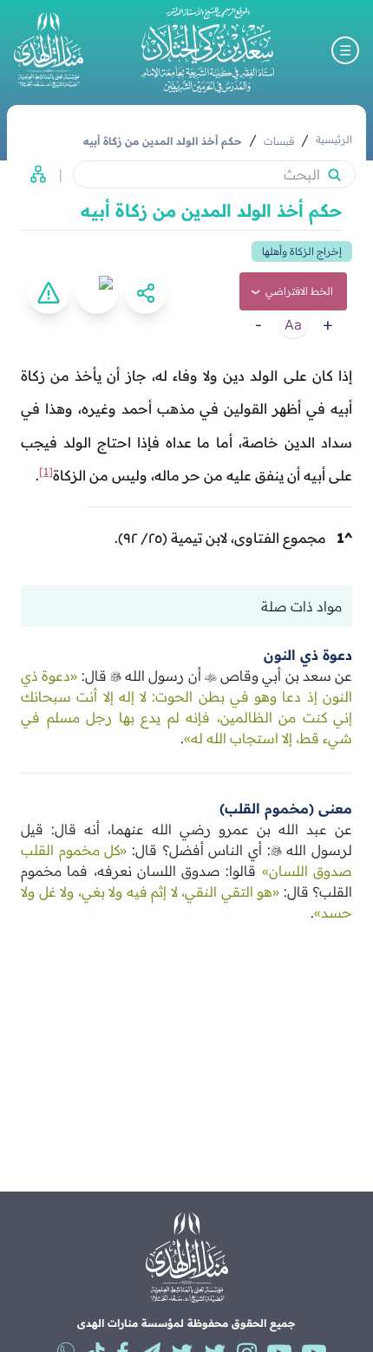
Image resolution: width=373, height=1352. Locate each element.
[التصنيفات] (33, 174)
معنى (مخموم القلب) (285, 808)
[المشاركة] (146, 293)
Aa (293, 324)
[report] (48, 293)
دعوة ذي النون (308, 654)
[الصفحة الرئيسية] (207, 50)
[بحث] (334, 174)
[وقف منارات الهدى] (48, 50)
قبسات (279, 140)
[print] (97, 293)
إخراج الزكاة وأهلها (302, 251)
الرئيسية (334, 139)
